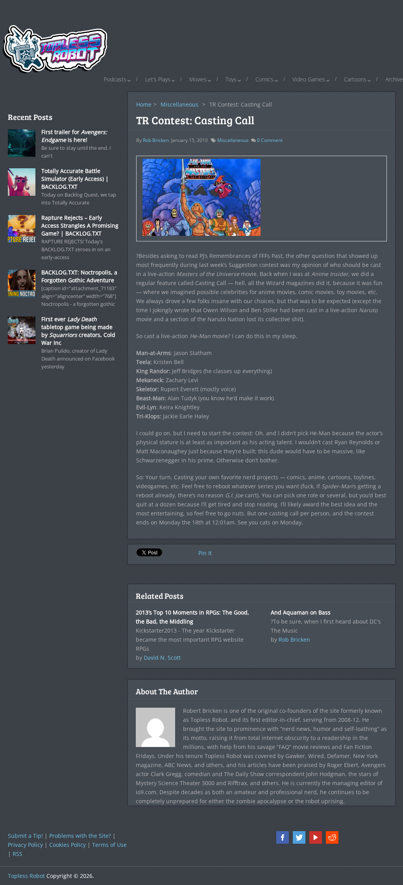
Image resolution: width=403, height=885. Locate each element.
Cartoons (355, 79)
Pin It (205, 553)
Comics (264, 79)
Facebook (282, 837)
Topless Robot (26, 875)
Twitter (299, 837)
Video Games (308, 79)
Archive (394, 79)
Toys (231, 79)
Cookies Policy (67, 844)
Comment (270, 140)
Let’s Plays (157, 79)
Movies (198, 79)
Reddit (332, 837)
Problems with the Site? (80, 835)
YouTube (315, 837)
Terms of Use (109, 844)
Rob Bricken (156, 140)
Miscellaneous (179, 104)
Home (144, 104)
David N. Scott (162, 657)
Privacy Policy (25, 844)
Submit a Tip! (25, 835)
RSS (17, 853)
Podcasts (115, 79)
